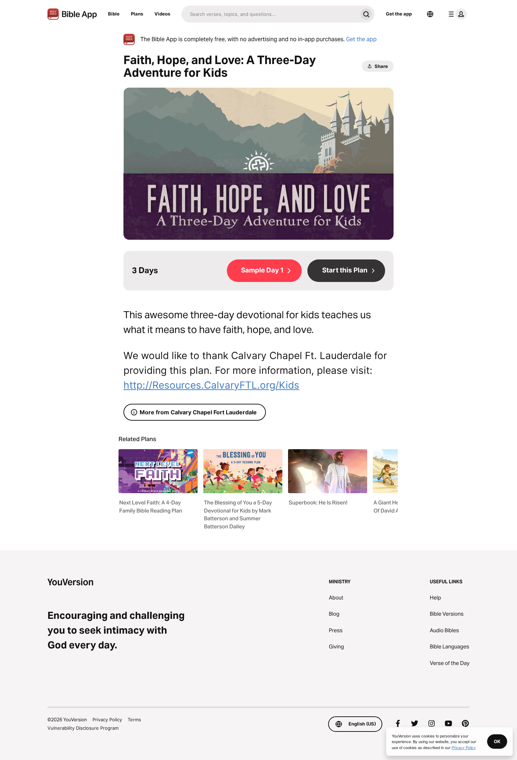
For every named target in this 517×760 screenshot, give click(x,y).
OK (497, 741)
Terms (134, 719)
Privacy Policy (107, 719)
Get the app (399, 14)
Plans (137, 14)
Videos (162, 14)
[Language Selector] (430, 14)
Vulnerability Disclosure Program (83, 728)
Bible (114, 14)
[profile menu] (456, 14)
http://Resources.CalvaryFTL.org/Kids (211, 385)
